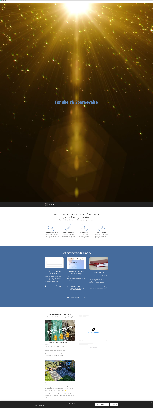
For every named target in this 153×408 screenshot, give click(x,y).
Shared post (91, 347)
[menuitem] (68, 204)
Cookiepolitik (3, 1)
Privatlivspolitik (3, 0)
